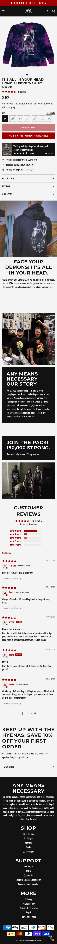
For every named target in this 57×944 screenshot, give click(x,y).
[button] (27, 75)
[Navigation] (3, 11)
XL (27, 118)
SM (5, 118)
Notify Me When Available (28, 135)
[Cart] (53, 11)
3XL (42, 118)
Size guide (50, 113)
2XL (34, 118)
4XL (49, 118)
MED (12, 118)
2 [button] (27, 713)
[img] (9, 561)
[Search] (47, 11)
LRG (20, 118)
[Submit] (53, 767)
